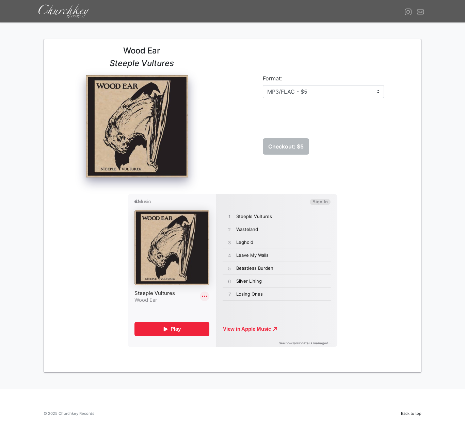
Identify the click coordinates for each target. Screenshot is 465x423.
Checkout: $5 (286, 146)
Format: (272, 78)
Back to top (411, 413)
